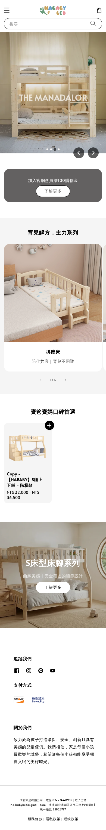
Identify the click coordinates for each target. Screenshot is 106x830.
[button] (7, 10)
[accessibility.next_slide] (65, 380)
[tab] (47, 149)
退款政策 (71, 818)
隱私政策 (53, 818)
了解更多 (53, 191)
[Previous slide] (78, 152)
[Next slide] (93, 152)
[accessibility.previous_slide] (40, 380)
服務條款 (35, 818)
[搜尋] (93, 23)
